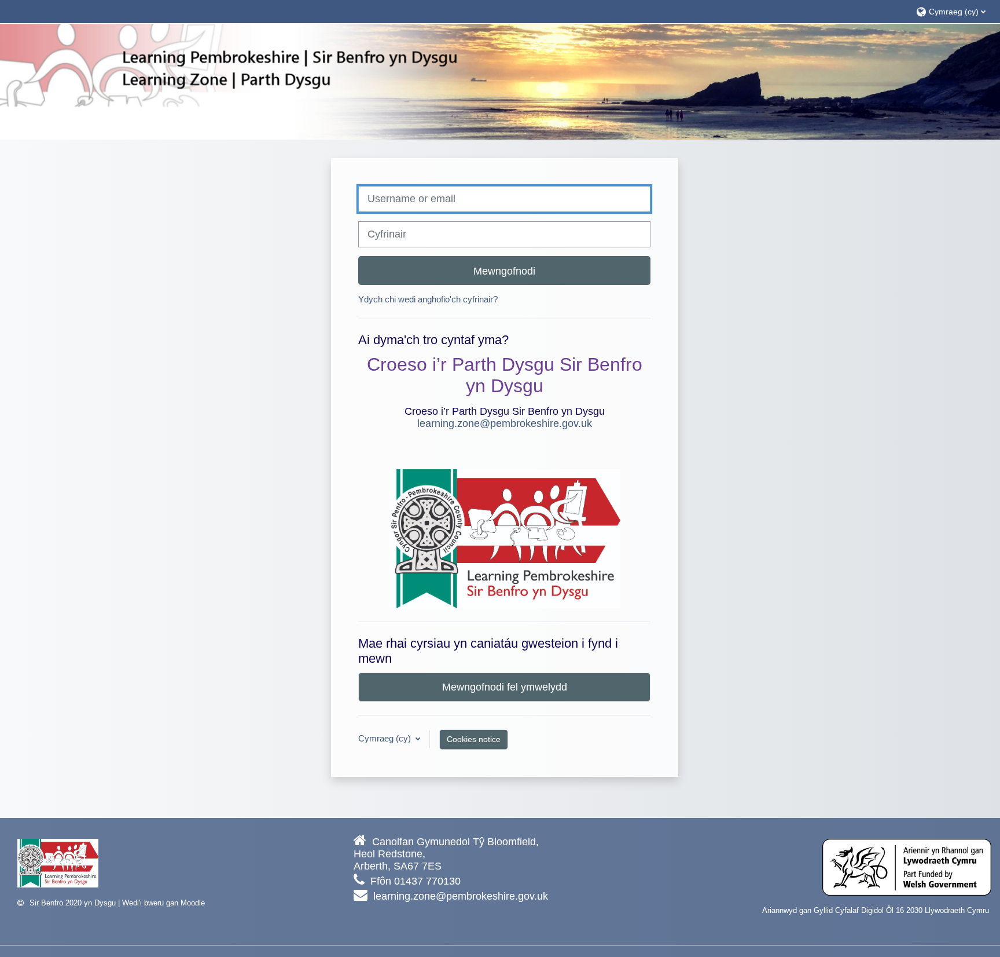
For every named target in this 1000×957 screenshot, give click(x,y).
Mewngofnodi (504, 271)
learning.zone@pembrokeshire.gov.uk (504, 423)
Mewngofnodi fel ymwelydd (504, 687)
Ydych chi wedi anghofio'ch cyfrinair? (428, 299)
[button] (952, 11)
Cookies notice (474, 739)
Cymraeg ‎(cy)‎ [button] (385, 738)
